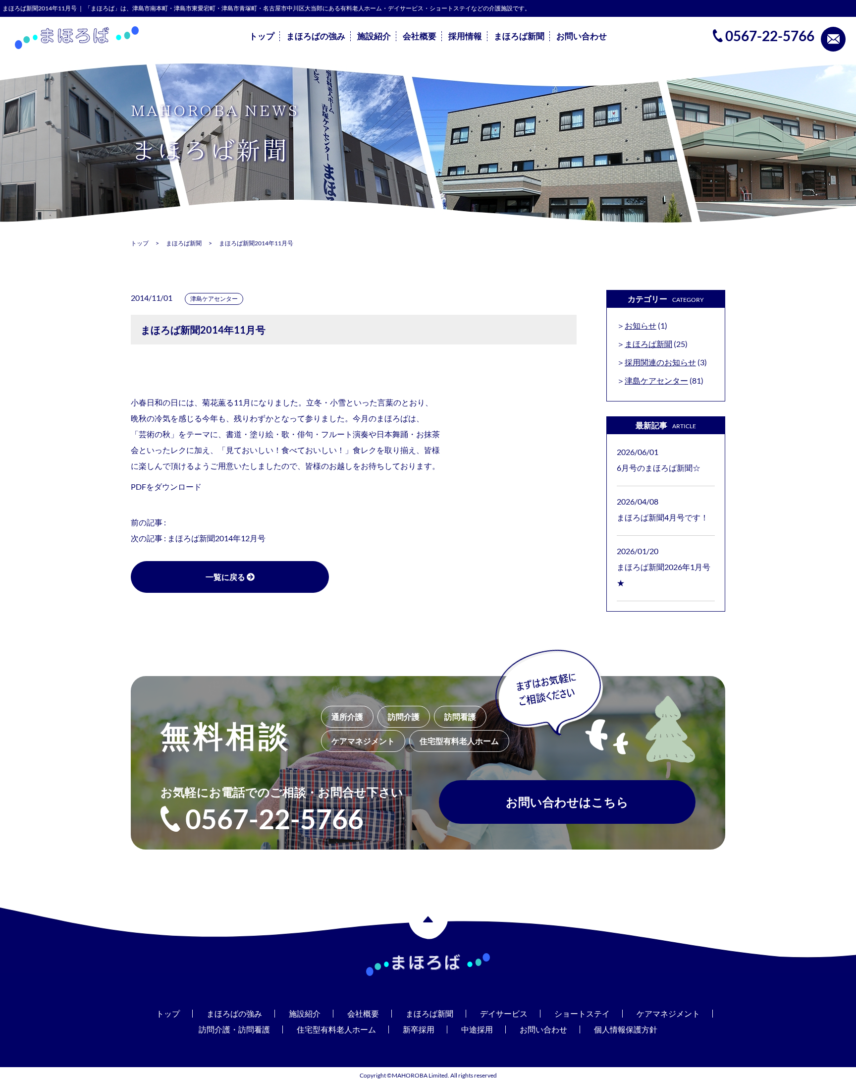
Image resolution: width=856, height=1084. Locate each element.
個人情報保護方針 (625, 1029)
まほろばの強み (315, 36)
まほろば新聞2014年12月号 (216, 538)
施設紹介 (374, 36)
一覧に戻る (226, 576)
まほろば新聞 (519, 36)
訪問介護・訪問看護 (234, 1029)
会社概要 (419, 36)
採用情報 (465, 36)
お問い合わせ (581, 36)
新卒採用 (418, 1029)
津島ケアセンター (214, 298)
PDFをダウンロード (166, 486)
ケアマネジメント (668, 1013)
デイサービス (504, 1013)
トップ (261, 36)
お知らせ (640, 325)
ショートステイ (582, 1013)
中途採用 (477, 1029)
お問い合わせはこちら (567, 802)
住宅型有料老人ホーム (336, 1029)
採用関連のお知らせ (660, 362)
